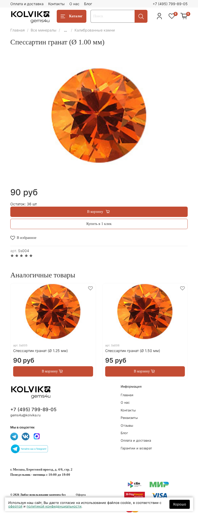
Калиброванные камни (95, 30)
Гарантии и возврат (136, 448)
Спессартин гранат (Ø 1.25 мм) (40, 350)
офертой (15, 506)
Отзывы (127, 425)
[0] (184, 16)
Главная (17, 30)
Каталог (75, 16)
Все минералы (43, 30)
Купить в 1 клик (99, 224)
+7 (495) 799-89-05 (170, 4)
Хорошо (179, 504)
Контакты (56, 4)
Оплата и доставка (27, 4)
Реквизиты (129, 418)
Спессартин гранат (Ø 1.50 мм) (132, 350)
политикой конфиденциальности (54, 506)
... (65, 30)
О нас (74, 4)
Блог (88, 4)
